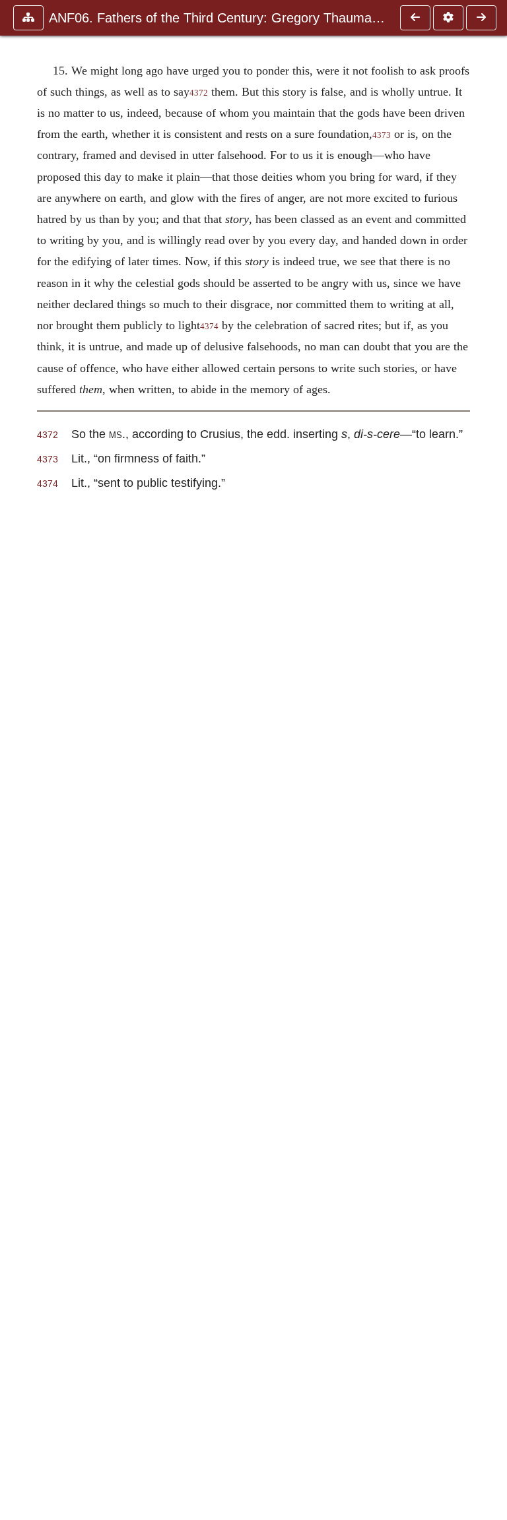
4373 (381, 135)
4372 (198, 93)
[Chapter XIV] (415, 17)
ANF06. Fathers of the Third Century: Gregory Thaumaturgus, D (218, 18)
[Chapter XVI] (481, 17)
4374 (209, 326)
